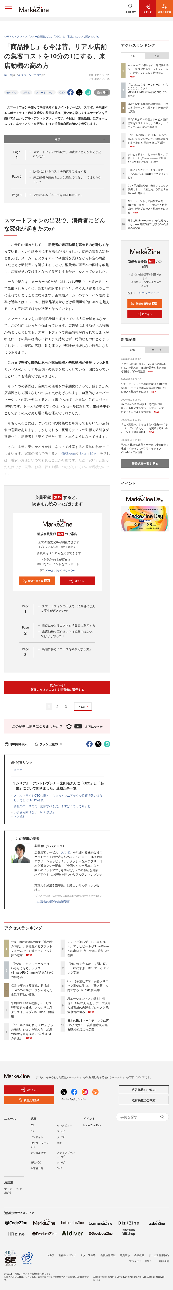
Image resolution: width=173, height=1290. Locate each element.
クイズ (61, 1137)
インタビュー (64, 1125)
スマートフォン (45, 92)
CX (32, 1131)
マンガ (61, 1131)
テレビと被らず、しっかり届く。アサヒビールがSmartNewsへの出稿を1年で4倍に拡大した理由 (88, 948)
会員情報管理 (108, 1255)
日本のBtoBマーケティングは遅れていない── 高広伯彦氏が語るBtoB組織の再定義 (88, 1024)
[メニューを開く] (8, 8)
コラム (26, 92)
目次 (57, 139)
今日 (132, 56)
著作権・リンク (67, 1255)
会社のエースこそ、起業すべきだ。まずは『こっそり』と (52, 806)
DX (32, 1125)
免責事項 (125, 1255)
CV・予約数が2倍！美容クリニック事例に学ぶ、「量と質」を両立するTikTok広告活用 (88, 985)
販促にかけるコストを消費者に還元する (59, 171)
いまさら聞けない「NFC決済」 (34, 812)
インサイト (37, 1137)
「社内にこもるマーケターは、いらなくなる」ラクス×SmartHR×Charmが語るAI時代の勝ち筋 (32, 970)
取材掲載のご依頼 (143, 1100)
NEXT (82, 706)
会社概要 (139, 1255)
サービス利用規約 (159, 1255)
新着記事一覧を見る (145, 463)
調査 (59, 1143)
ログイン (79, 581)
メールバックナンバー (60, 570)
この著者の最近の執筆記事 (52, 901)
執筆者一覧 (37, 1168)
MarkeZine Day (92, 1125)
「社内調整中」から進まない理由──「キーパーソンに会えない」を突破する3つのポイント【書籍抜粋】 (144, 428)
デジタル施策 (38, 1152)
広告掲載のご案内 (143, 1090)
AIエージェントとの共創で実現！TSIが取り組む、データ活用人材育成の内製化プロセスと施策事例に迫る (88, 1005)
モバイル (11, 92)
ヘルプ (50, 1255)
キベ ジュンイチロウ (30, 75)
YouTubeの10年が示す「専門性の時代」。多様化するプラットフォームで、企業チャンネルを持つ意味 (32, 948)
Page (17, 176)
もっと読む (18, 816)
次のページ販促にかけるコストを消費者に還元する (57, 687)
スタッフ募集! (88, 1255)
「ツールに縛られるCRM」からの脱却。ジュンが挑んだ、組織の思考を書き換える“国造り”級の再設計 (32, 1031)
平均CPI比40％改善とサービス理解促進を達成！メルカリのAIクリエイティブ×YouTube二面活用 (32, 1009)
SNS (59, 1168)
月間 (156, 56)
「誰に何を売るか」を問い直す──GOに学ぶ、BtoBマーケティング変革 (88, 967)
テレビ (61, 1162)
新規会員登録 (38, 581)
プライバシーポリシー (141, 1261)
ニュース (157, 350)
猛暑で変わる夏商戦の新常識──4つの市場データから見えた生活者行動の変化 (31, 989)
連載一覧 (36, 1162)
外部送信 (164, 1261)
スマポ (18, 770)
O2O (62, 92)
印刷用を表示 (19, 744)
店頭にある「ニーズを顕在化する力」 (58, 195)
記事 (132, 350)
